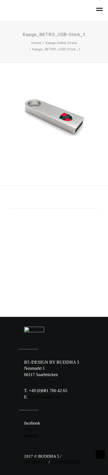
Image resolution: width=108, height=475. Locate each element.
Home (36, 43)
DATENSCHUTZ (66, 462)
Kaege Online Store (61, 43)
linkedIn (31, 435)
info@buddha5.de (45, 397)
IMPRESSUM (36, 462)
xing (28, 429)
